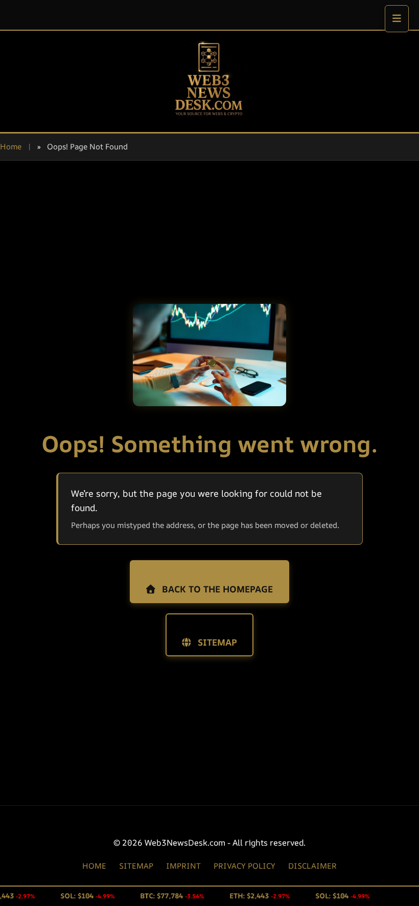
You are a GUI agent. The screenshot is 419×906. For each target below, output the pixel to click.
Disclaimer (312, 865)
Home (10, 146)
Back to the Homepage (216, 589)
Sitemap (216, 642)
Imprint (183, 865)
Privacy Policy (244, 865)
